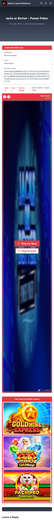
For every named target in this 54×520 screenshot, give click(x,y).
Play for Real (29, 243)
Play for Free (29, 251)
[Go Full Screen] (8, 96)
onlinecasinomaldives (35, 23)
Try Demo (27, 418)
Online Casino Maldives (19, 3)
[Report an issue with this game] (4, 96)
